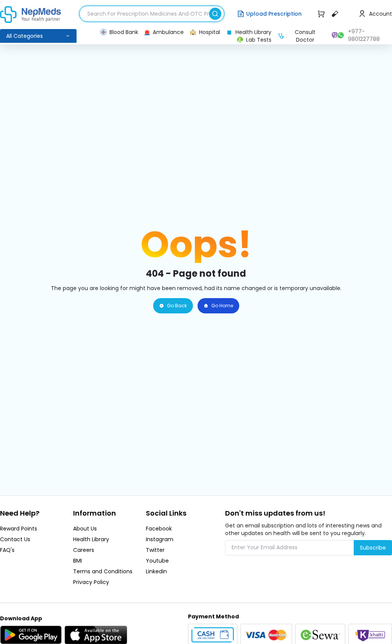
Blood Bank (123, 32)
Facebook (159, 528)
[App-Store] (96, 635)
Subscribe (373, 548)
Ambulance (168, 32)
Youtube (157, 561)
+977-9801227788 (364, 35)
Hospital (209, 32)
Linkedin (156, 571)
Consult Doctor (305, 36)
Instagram (159, 539)
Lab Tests (258, 40)
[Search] (216, 12)
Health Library (253, 32)
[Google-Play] (31, 635)
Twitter (155, 550)
